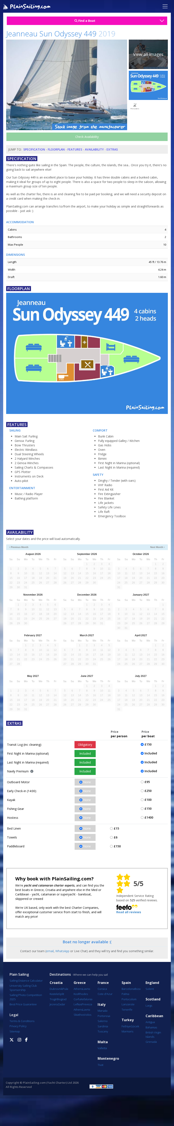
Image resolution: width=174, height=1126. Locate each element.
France (103, 983)
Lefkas (78, 1004)
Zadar (61, 1004)
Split (61, 994)
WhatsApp (62, 951)
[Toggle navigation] (165, 6)
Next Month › (157, 547)
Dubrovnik (56, 989)
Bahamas (151, 1027)
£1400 (149, 817)
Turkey (128, 1020)
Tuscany (103, 1031)
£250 (148, 791)
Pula (65, 989)
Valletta (102, 1048)
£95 (147, 782)
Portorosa (104, 1016)
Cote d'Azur (105, 994)
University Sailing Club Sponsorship (23, 988)
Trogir (53, 999)
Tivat (100, 1065)
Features (74, 149)
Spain (126, 983)
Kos (76, 994)
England (152, 983)
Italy (101, 1005)
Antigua (150, 1022)
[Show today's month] (83, 547)
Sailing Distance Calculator (26, 980)
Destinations (60, 974)
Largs (149, 1005)
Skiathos (79, 1015)
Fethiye (126, 1026)
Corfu (77, 999)
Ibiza (137, 989)
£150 (148, 744)
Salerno (103, 1021)
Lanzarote (128, 1004)
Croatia (56, 983)
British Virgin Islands (153, 1035)
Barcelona (128, 989)
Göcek (135, 1026)
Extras (112, 149)
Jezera (54, 1004)
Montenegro (108, 1059)
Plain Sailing (19, 974)
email (50, 951)
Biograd (61, 999)
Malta (103, 1042)
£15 (116, 828)
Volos (87, 1015)
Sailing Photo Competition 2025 (26, 997)
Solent (150, 989)
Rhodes (83, 994)
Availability (94, 149)
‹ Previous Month (18, 547)
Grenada (151, 1042)
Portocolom (129, 999)
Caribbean (154, 1016)
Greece (80, 983)
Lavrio (86, 989)
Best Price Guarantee (23, 1004)
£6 (115, 837)
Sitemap (15, 1031)
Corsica (102, 989)
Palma (125, 994)
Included (85, 753)
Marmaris (127, 1031)
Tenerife (127, 1009)
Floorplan (56, 149)
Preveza (87, 1004)
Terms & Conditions (22, 1021)
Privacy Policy (18, 1026)
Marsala (102, 1011)
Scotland (153, 999)
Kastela (54, 994)
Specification (34, 149)
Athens (78, 989)
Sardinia (103, 1026)
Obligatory (85, 745)
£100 (148, 800)
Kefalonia (86, 999)
